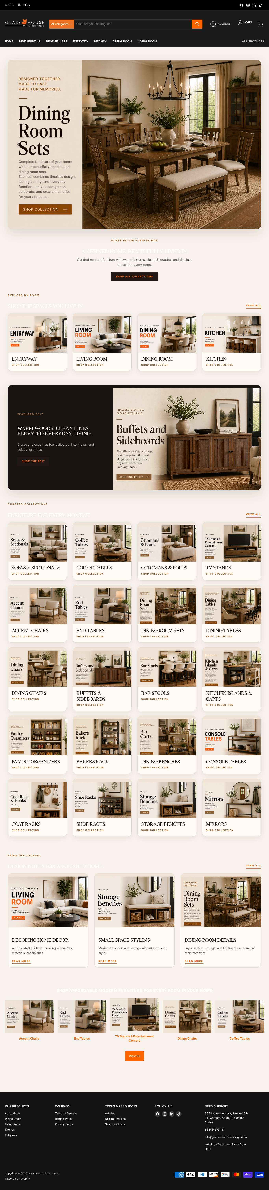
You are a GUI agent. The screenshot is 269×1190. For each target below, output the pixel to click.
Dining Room (13, 1118)
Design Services (115, 1118)
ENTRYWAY (80, 41)
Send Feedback (115, 1124)
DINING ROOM (122, 41)
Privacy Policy (64, 1124)
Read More (21, 961)
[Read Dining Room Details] (221, 900)
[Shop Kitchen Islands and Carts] (134, 144)
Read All (253, 865)
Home (9, 41)
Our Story (24, 5)
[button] (245, 22)
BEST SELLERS (56, 41)
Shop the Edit (33, 461)
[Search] (197, 24)
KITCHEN (100, 41)
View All (253, 305)
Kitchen (10, 1129)
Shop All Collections (134, 276)
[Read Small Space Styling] (135, 900)
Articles (9, 5)
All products (253, 41)
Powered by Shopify (17, 1178)
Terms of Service (66, 1113)
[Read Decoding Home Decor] (48, 900)
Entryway (11, 1135)
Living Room (13, 1124)
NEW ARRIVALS (29, 41)
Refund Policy (64, 1118)
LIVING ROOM (147, 41)
